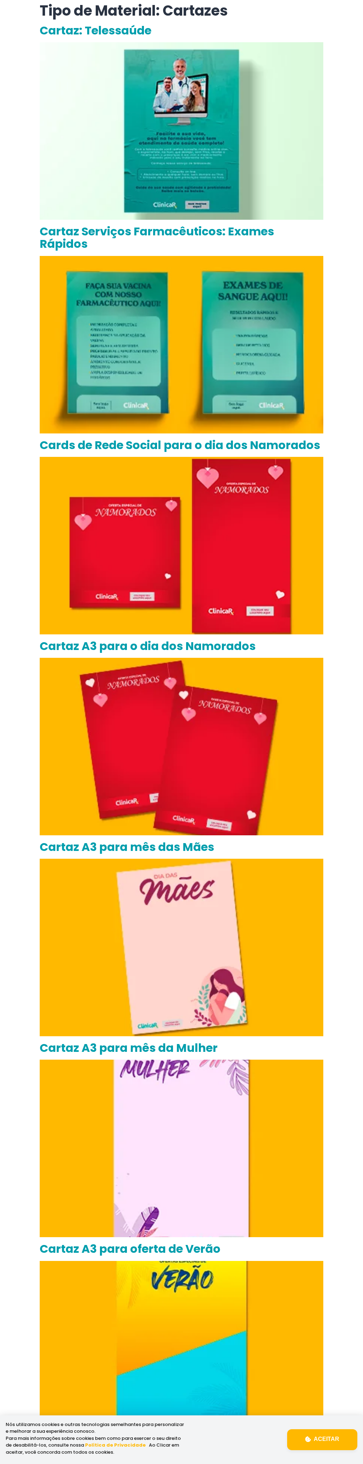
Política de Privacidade (115, 1445)
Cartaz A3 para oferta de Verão (130, 1249)
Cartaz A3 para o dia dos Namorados (148, 646)
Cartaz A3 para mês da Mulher (129, 1048)
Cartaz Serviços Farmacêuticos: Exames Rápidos (157, 237)
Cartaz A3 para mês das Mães (127, 847)
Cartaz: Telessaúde (95, 30)
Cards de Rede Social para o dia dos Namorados (180, 445)
